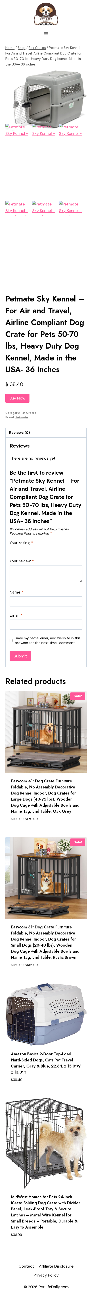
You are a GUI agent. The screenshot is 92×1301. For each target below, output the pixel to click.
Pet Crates (28, 413)
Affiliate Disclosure (56, 1266)
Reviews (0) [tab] (19, 432)
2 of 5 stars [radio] (17, 549)
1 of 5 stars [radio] (12, 549)
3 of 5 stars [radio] (22, 549)
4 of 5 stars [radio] (27, 549)
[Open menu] (46, 33)
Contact (26, 1266)
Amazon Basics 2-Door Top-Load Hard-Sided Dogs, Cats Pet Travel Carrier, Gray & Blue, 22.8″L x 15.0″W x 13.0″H (46, 1063)
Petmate (21, 417)
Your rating (21, 543)
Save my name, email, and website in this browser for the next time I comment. (48, 640)
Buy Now (17, 398)
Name (16, 592)
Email (16, 615)
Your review (22, 561)
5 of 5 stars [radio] (32, 549)
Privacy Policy (46, 1275)
